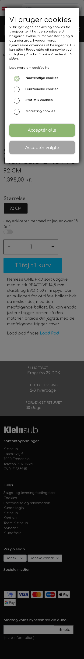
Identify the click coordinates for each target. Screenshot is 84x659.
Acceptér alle (42, 130)
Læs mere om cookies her (30, 67)
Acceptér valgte (42, 147)
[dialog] (42, 329)
